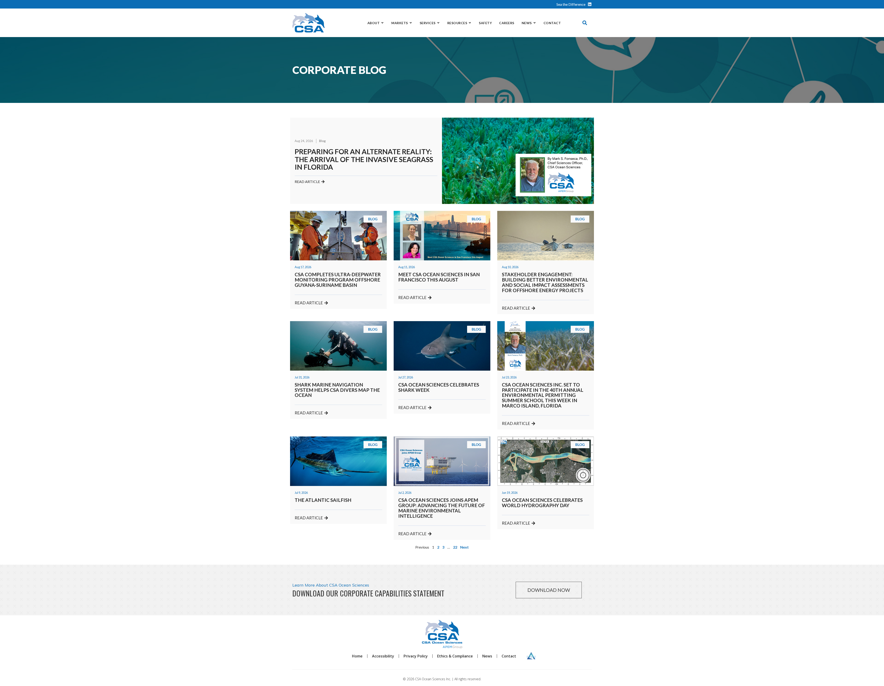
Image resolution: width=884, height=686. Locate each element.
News (487, 656)
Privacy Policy (416, 656)
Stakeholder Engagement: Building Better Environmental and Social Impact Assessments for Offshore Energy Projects (545, 282)
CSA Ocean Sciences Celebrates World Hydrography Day (542, 502)
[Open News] (534, 22)
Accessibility (383, 656)
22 (455, 547)
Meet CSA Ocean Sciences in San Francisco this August (439, 276)
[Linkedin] (590, 4)
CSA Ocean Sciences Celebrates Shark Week (438, 387)
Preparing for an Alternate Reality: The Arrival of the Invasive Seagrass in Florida (364, 159)
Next (464, 547)
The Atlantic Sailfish (323, 500)
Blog (322, 141)
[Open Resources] (469, 22)
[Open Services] (438, 22)
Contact (509, 656)
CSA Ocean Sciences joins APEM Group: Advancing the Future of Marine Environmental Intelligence (441, 508)
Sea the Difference (570, 4)
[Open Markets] (410, 22)
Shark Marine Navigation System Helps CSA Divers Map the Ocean (337, 390)
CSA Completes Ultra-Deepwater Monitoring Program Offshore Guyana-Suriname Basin (338, 279)
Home (357, 656)
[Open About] (382, 22)
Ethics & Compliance (455, 656)
